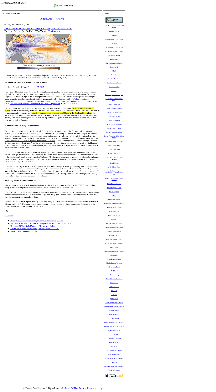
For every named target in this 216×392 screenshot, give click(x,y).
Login (101, 388)
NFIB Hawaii (114, 283)
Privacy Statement (87, 388)
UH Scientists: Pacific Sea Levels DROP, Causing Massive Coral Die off (38, 28)
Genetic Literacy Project (114, 83)
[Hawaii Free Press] (63, 5)
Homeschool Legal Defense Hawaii (114, 203)
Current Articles (47, 18)
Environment (54, 31)
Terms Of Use (71, 388)
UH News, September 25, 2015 (32, 87)
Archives (60, 18)
